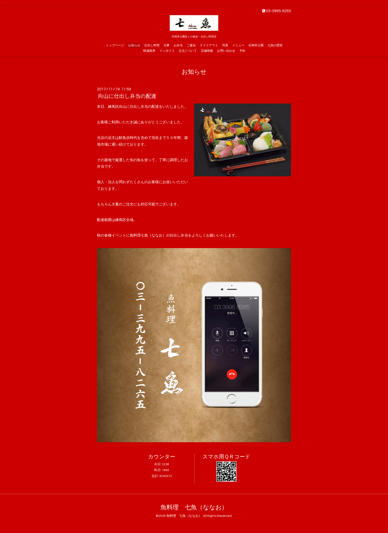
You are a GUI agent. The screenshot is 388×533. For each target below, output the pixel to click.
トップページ (115, 45)
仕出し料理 (151, 45)
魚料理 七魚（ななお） (194, 507)
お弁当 (178, 45)
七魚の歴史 (275, 45)
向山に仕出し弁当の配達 (127, 96)
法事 (166, 45)
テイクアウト (209, 45)
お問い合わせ (226, 50)
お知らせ (134, 45)
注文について (188, 50)
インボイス (167, 50)
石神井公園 (256, 45)
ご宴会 (191, 45)
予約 (242, 50)
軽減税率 (149, 50)
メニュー (238, 45)
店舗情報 (207, 50)
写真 (225, 45)
